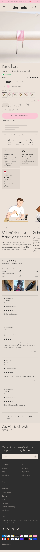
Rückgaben (5, 475)
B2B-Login (25, 468)
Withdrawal (5, 510)
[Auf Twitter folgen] (8, 529)
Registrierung (26, 472)
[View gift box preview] (23, 134)
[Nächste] (37, 1)
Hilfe (3, 479)
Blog (3, 472)
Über (3, 482)
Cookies (4, 496)
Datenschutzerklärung (8, 507)
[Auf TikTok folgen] (18, 529)
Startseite (4, 468)
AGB (3, 499)
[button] (7, 285)
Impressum (5, 503)
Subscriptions (26, 475)
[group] (20, 261)
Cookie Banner (6, 492)
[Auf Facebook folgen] (3, 529)
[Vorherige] (2, 1)
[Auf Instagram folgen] (13, 529)
